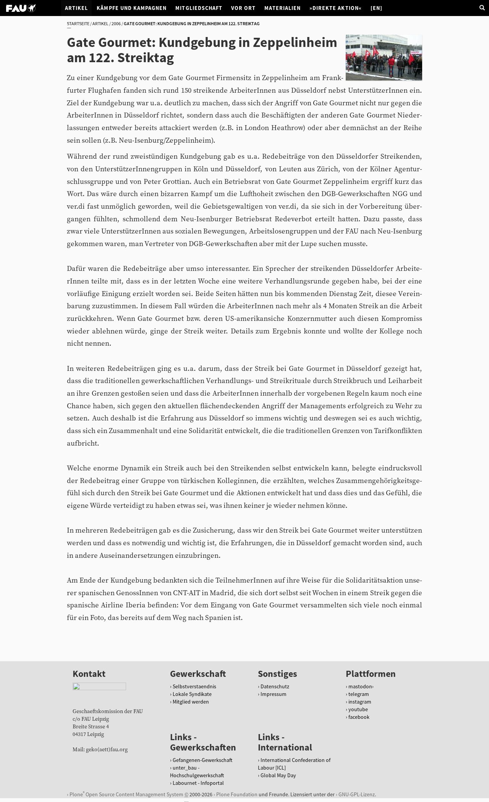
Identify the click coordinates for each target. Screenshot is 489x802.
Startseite (78, 23)
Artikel (76, 8)
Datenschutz (275, 686)
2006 (116, 23)
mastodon (360, 686)
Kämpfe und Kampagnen (132, 8)
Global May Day (278, 775)
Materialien (282, 8)
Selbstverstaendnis (194, 686)
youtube (358, 709)
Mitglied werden (191, 701)
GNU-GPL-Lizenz (356, 794)
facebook (358, 716)
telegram (358, 694)
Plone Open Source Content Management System (126, 794)
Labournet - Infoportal (198, 782)
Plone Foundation (236, 794)
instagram (359, 701)
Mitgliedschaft (198, 8)
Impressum (274, 694)
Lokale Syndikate (192, 694)
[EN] (376, 8)
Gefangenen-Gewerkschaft (202, 760)
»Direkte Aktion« (335, 8)
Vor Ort (243, 8)
